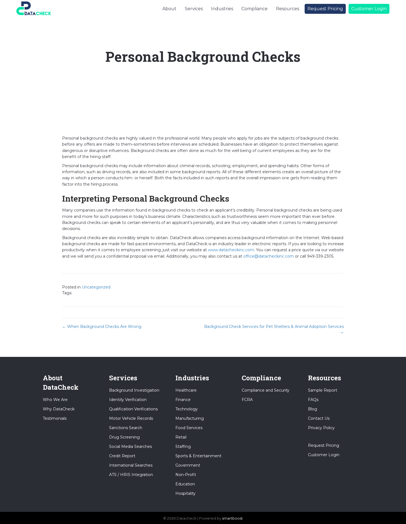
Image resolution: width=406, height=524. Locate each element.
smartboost (232, 518)
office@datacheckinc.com (268, 256)
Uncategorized (96, 287)
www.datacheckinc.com (231, 249)
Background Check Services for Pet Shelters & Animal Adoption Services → (274, 329)
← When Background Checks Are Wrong (101, 326)
